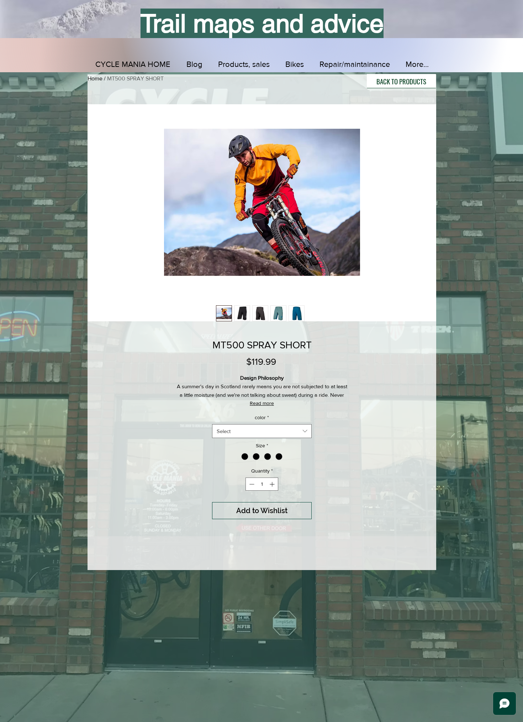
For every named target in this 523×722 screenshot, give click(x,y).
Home (95, 78)
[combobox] (262, 431)
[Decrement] (251, 484)
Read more (262, 403)
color (262, 417)
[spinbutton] (261, 484)
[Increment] (272, 484)
